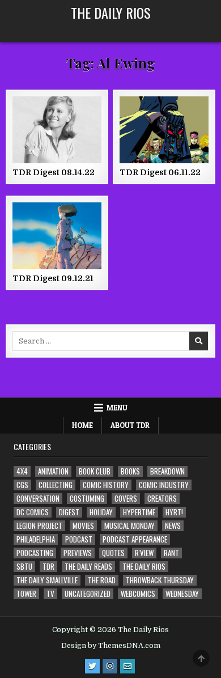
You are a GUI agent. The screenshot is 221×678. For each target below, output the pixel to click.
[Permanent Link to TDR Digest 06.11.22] (164, 129)
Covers (125, 498)
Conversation (38, 498)
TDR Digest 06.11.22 (160, 172)
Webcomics (138, 593)
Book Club (94, 471)
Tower (26, 593)
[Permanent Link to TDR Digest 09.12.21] (57, 235)
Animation (53, 471)
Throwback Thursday (160, 580)
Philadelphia (35, 539)
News (173, 525)
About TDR (130, 425)
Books (130, 471)
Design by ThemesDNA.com (110, 646)
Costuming (87, 498)
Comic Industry (164, 485)
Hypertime (139, 512)
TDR (48, 566)
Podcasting (34, 553)
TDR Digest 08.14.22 (53, 172)
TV (50, 593)
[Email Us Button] (127, 666)
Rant (171, 553)
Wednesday (182, 593)
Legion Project (39, 525)
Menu (117, 407)
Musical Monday (129, 525)
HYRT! (174, 512)
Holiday (101, 512)
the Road (102, 580)
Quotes (113, 553)
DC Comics (32, 512)
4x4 (22, 471)
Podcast (78, 539)
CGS (22, 485)
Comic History (106, 485)
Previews (77, 553)
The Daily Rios (111, 12)
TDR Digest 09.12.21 (53, 278)
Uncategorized (87, 593)
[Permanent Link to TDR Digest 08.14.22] (57, 129)
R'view (144, 553)
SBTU (24, 566)
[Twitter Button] (92, 666)
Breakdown (167, 471)
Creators (162, 498)
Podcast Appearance (135, 539)
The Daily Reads (88, 566)
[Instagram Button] (110, 666)
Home (82, 425)
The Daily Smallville (47, 580)
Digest (69, 512)
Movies (83, 525)
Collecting (56, 485)
